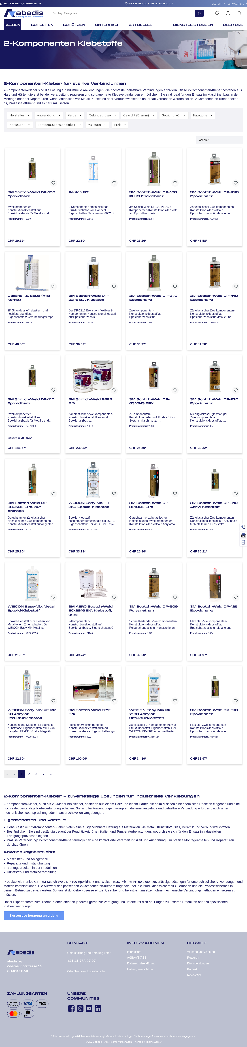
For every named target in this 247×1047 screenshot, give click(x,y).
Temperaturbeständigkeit (57, 125)
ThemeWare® (153, 1041)
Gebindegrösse (100, 115)
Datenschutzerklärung (141, 963)
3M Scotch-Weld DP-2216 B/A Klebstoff (89, 298)
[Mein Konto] (228, 13)
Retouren (193, 957)
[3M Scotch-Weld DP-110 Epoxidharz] (32, 376)
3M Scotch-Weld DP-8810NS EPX (149, 505)
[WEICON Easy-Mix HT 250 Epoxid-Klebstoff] (93, 480)
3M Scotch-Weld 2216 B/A (90, 712)
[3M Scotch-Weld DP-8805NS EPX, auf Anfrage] (32, 480)
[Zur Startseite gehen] (23, 13)
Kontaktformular (96, 971)
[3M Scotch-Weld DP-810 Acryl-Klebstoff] (215, 480)
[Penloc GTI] (93, 169)
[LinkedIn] (98, 1008)
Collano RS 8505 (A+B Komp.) (29, 298)
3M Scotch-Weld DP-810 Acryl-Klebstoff (214, 505)
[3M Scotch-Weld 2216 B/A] (93, 687)
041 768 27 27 (166, 3)
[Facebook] (71, 1008)
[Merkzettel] (217, 13)
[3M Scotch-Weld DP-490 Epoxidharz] (215, 169)
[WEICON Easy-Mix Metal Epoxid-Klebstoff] (32, 584)
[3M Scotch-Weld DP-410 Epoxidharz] (215, 273)
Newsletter (194, 975)
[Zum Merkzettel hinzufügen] (53, 183)
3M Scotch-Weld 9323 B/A (90, 401)
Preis (118, 125)
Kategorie (200, 115)
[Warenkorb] (238, 13)
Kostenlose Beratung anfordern (34, 915)
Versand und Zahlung (201, 951)
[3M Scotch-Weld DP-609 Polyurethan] (154, 584)
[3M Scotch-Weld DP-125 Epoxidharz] (215, 584)
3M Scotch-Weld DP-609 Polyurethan (153, 608)
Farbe (72, 115)
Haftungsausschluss (140, 969)
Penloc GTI (79, 192)
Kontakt (192, 969)
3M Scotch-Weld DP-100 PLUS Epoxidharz (153, 194)
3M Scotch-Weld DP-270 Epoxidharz (153, 298)
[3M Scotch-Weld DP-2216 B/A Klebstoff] (93, 273)
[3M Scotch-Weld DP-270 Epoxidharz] (154, 273)
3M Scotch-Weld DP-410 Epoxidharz (214, 298)
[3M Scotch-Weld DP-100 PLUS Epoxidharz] (154, 169)
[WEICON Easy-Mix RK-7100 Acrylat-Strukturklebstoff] (154, 687)
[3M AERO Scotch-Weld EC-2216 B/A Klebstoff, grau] (93, 584)
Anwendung (46, 115)
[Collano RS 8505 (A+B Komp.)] (32, 273)
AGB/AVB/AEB (136, 957)
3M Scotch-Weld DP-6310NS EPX (149, 401)
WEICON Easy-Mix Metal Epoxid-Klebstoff (31, 608)
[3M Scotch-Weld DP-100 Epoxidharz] (32, 169)
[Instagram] (80, 1008)
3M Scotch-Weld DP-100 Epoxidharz (31, 194)
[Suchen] (199, 13)
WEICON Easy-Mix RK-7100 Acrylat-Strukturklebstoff (150, 714)
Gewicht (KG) (171, 115)
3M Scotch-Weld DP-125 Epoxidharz (213, 608)
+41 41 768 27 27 (81, 961)
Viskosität (95, 125)
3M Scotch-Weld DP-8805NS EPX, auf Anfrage (28, 507)
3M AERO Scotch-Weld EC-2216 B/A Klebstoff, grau (91, 610)
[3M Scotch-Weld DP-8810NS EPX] (154, 480)
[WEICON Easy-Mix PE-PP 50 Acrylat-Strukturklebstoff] (32, 687)
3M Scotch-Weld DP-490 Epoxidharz (214, 194)
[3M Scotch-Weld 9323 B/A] (93, 376)
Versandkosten (114, 1036)
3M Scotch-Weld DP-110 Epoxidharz (31, 401)
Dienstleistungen (198, 963)
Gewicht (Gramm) (136, 115)
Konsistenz (18, 125)
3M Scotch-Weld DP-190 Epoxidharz (214, 712)
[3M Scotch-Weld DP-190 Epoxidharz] (215, 687)
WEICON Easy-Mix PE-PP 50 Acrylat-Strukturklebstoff (32, 714)
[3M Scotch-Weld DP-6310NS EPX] (154, 376)
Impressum (134, 951)
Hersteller (17, 115)
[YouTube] (89, 1008)
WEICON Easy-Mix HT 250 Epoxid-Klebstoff (89, 505)
